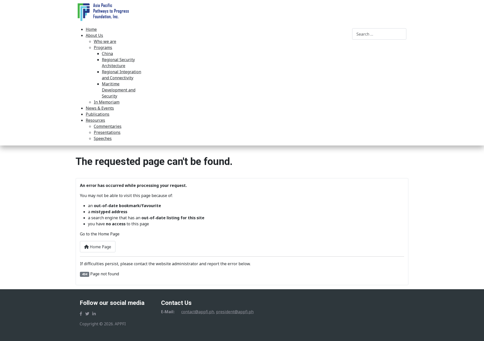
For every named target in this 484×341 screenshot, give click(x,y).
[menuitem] (91, 29)
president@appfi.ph (235, 311)
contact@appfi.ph (197, 311)
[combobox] (379, 34)
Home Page (100, 247)
